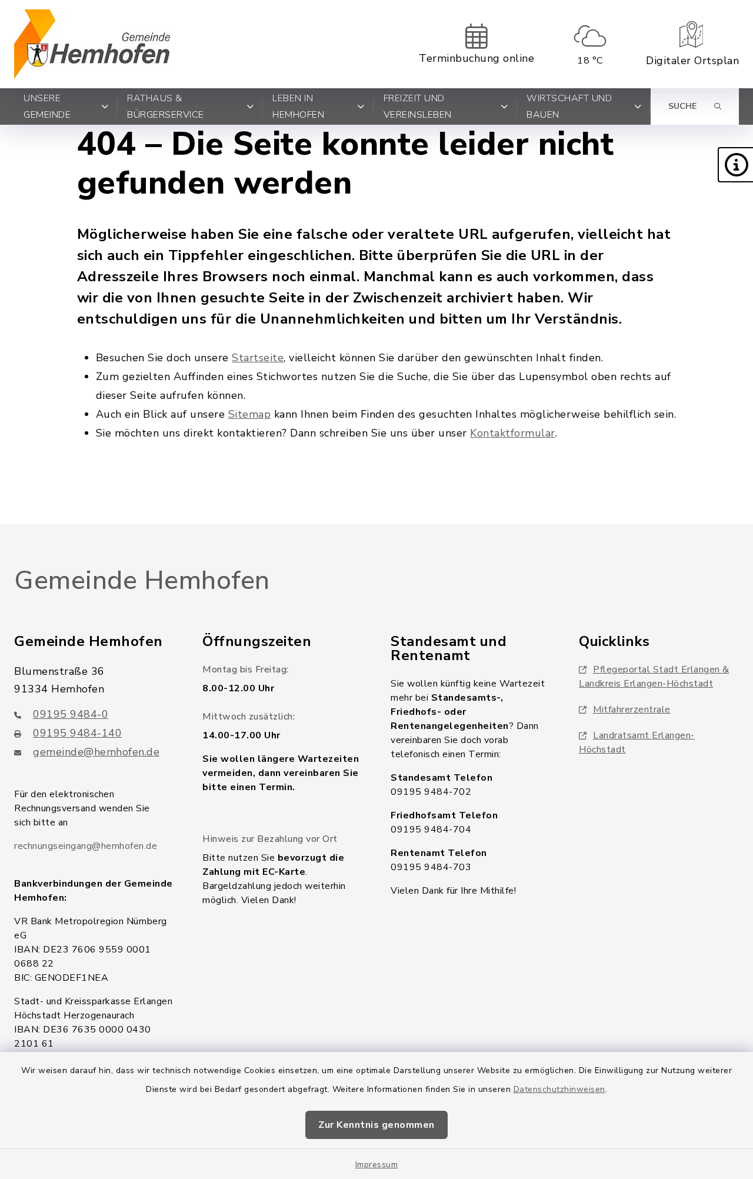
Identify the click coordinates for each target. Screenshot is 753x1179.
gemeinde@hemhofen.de (96, 752)
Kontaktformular (512, 433)
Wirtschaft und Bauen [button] (569, 106)
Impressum (376, 1164)
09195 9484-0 (70, 714)
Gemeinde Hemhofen (142, 580)
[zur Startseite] (92, 44)
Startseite (258, 358)
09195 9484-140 (77, 733)
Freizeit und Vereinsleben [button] (418, 106)
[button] (735, 164)
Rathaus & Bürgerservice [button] (165, 106)
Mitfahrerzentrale (632, 709)
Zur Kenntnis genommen (376, 1124)
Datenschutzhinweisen (559, 1089)
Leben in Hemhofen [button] (298, 106)
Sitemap (249, 414)
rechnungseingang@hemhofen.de (85, 846)
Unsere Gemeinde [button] (47, 106)
